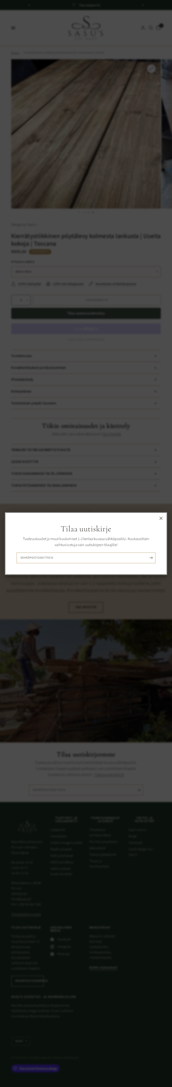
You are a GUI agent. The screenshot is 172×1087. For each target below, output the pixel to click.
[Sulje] (161, 518)
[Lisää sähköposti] (150, 558)
